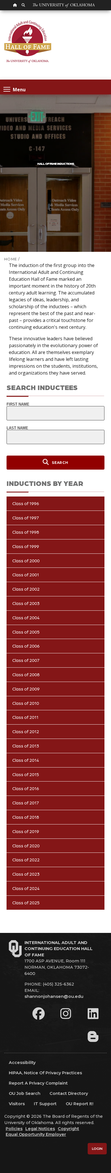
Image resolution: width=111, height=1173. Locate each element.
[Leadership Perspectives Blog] (93, 1036)
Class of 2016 (25, 788)
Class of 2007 (26, 660)
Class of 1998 (25, 532)
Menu (19, 89)
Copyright (68, 1128)
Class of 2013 (25, 746)
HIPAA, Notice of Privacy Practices (45, 1072)
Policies (14, 1128)
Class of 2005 (26, 632)
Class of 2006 (26, 646)
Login (97, 1149)
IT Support (45, 1103)
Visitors (17, 1103)
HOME (10, 259)
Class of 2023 (26, 874)
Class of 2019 (25, 831)
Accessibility (22, 1062)
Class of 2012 (25, 731)
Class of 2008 (26, 674)
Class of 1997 (25, 518)
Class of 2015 (25, 774)
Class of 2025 (26, 902)
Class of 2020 (26, 845)
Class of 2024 (26, 888)
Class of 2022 (26, 859)
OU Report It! (79, 1103)
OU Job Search (24, 1093)
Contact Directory (69, 1093)
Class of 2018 (25, 817)
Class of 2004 (26, 617)
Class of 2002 (26, 589)
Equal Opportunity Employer (36, 1134)
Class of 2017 (25, 803)
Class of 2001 (25, 574)
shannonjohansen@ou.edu (53, 996)
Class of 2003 (26, 603)
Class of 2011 (25, 717)
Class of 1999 (25, 546)
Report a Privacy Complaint (38, 1083)
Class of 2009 (26, 689)
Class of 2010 (25, 703)
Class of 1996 (25, 503)
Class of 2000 (26, 560)
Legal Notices (40, 1128)
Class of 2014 (25, 760)
